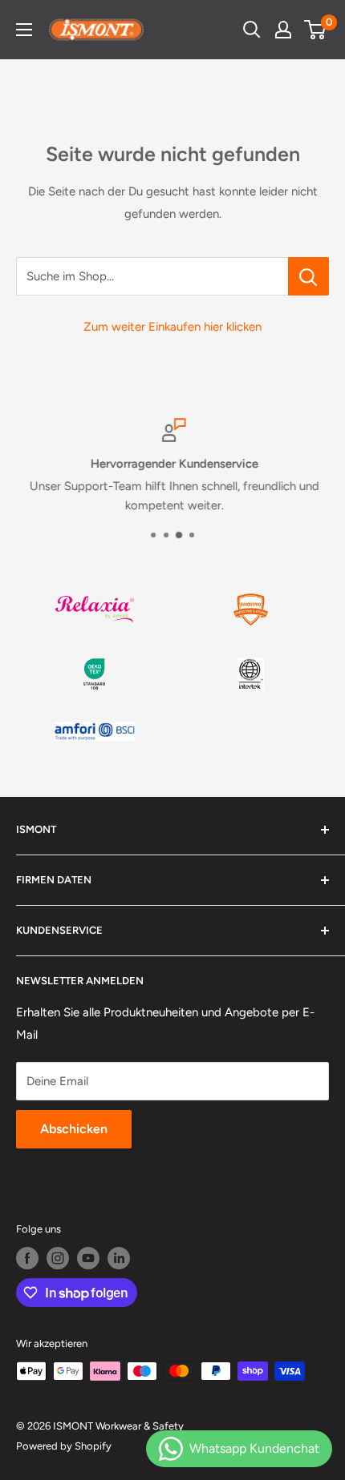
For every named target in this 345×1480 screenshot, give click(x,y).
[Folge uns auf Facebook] (27, 1258)
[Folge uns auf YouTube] (88, 1258)
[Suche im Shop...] (308, 276)
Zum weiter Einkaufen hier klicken (172, 327)
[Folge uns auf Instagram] (58, 1258)
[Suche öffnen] (252, 29)
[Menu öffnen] (24, 29)
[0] (316, 29)
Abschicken (74, 1128)
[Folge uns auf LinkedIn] (119, 1258)
